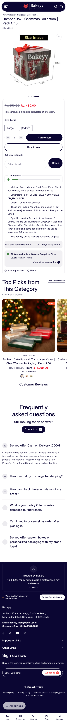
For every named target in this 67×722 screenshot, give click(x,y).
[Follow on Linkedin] (25, 633)
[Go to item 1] (28, 96)
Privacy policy (24, 692)
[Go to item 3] (31, 96)
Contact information (35, 695)
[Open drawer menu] (6, 6)
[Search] (55, 6)
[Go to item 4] (33, 96)
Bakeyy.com (29, 356)
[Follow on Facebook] (3, 633)
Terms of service (40, 692)
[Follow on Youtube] (17, 633)
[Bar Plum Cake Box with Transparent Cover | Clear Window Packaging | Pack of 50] (28, 325)
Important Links (11, 640)
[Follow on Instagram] (10, 633)
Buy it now (33, 147)
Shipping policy (58, 692)
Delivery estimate (14, 155)
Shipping (25, 111)
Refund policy (8, 692)
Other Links (9, 647)
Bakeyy (6, 607)
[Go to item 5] (36, 96)
